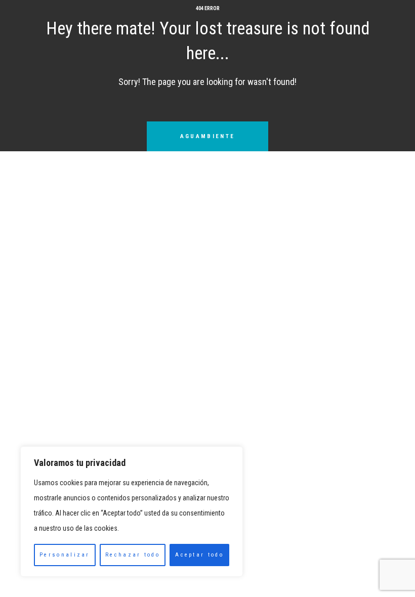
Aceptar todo (199, 554)
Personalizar (64, 554)
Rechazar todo (132, 554)
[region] (131, 511)
